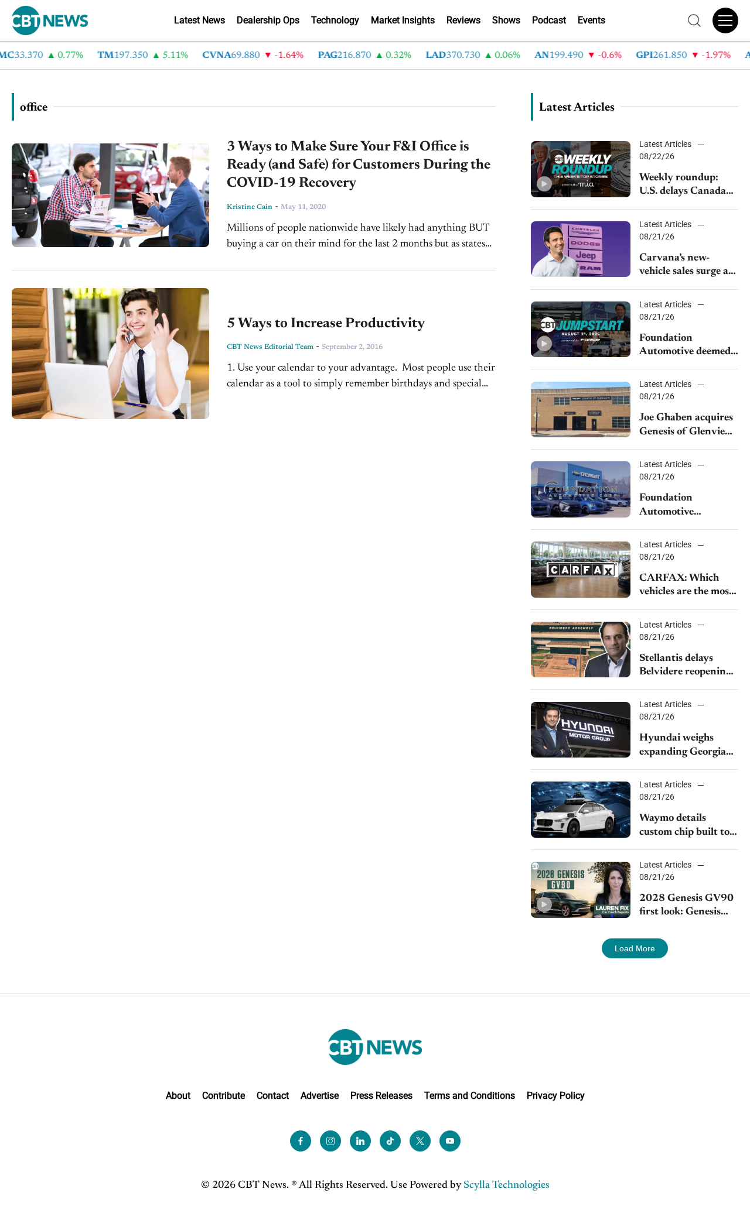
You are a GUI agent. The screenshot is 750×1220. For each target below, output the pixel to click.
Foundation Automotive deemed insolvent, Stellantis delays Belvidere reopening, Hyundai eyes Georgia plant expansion (685, 346)
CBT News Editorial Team (270, 347)
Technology (335, 20)
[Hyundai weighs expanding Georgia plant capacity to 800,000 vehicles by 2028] (580, 730)
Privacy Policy (556, 1095)
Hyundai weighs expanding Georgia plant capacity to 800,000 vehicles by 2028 (685, 746)
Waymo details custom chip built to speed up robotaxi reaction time (684, 826)
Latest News (199, 20)
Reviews (463, 20)
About (178, 1095)
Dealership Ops (268, 20)
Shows (506, 20)
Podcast (549, 20)
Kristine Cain (249, 207)
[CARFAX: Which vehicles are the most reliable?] (580, 569)
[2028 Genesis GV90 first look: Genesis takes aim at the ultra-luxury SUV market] (580, 889)
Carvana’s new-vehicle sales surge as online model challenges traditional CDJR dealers (688, 266)
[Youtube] (450, 1141)
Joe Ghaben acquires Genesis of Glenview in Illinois (686, 426)
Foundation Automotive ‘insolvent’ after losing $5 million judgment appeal (677, 506)
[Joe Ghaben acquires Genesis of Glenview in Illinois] (580, 409)
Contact (273, 1095)
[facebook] (300, 1141)
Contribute (223, 1095)
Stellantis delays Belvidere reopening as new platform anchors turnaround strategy (685, 666)
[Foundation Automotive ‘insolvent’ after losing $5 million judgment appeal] (580, 489)
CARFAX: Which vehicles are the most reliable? (686, 586)
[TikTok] (390, 1141)
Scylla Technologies (506, 1185)
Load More (635, 948)
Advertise (320, 1095)
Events (591, 20)
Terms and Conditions (469, 1095)
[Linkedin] (360, 1141)
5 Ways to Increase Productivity (326, 324)
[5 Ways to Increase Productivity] (110, 354)
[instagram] (330, 1141)
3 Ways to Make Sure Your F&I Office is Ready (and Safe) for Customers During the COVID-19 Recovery (358, 165)
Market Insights (403, 20)
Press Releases (381, 1095)
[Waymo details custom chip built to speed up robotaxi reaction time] (580, 809)
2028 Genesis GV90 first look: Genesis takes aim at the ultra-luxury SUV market (686, 906)
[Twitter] (420, 1141)
